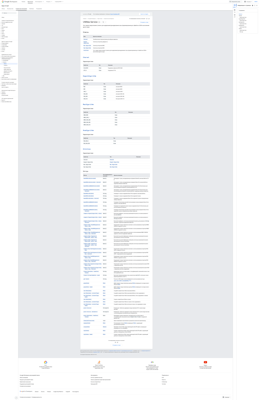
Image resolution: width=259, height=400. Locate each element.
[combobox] (235, 1)
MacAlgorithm (88, 104)
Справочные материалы (21, 8)
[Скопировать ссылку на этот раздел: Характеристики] (94, 61)
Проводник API (94, 384)
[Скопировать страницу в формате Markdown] (103, 22)
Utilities (86, 50)
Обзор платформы (24, 377)
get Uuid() (86, 279)
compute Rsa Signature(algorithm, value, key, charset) (93, 268)
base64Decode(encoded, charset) (92, 182)
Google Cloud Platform (58, 391)
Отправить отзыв (144, 22)
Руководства (10, 8)
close (257, 5)
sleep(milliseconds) (89, 320)
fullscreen (254, 5)
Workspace (13, 2)
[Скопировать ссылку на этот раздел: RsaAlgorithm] (95, 130)
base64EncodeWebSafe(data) (91, 202)
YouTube (164, 384)
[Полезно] (147, 19)
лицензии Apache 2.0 (146, 350)
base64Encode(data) (89, 193)
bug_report (252, 5)
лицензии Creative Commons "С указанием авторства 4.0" (120, 350)
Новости (164, 379)
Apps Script (30, 1)
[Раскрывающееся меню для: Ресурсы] (52, 1)
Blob (104, 283)
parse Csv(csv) (87, 308)
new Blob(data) (87, 290)
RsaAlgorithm (88, 130)
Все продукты (38, 1)
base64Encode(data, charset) (91, 198)
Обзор (3, 8)
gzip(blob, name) (88, 287)
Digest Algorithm (86, 42)
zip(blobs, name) (88, 334)
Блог (163, 377)
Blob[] (104, 326)
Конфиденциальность (37, 397)
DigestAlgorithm (89, 76)
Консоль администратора (96, 377)
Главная (23, 1)
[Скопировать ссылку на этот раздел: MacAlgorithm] (95, 104)
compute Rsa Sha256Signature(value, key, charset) (91, 260)
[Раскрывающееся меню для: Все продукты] (43, 1)
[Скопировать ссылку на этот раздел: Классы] (90, 32)
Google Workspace (92, 18)
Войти (256, 1)
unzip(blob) (87, 326)
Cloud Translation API (114, 14)
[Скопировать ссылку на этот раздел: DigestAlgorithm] (97, 76)
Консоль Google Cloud (95, 381)
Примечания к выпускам (25, 381)
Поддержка (39, 8)
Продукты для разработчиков (26, 379)
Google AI (68, 391)
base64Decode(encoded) (90, 178)
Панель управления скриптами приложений (100, 379)
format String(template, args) (92, 275)
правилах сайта (96, 352)
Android (36, 391)
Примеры (31, 8)
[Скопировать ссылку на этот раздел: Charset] (91, 57)
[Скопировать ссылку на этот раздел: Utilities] (92, 149)
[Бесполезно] (149, 19)
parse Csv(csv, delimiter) (91, 311)
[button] (9, 22)
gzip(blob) (86, 283)
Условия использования (25, 386)
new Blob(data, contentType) (91, 293)
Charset (86, 39)
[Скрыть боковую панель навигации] (16, 397)
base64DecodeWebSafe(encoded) (92, 186)
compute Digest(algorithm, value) (93, 213)
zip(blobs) (86, 330)
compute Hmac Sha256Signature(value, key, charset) (92, 233)
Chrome (42, 391)
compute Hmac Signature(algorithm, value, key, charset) (90, 245)
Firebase (49, 391)
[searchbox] (9, 13)
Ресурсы (48, 1)
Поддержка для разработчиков (27, 384)
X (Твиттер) (164, 381)
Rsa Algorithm (87, 48)
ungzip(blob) (87, 323)
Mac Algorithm (87, 45)
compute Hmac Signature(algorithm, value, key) (90, 236)
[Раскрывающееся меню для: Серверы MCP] (63, 1)
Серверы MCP (58, 1)
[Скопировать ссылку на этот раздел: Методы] (89, 171)
